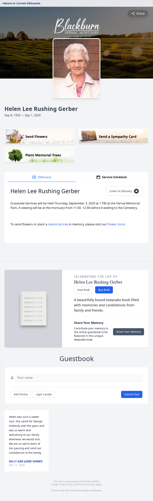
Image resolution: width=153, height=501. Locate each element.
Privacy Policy (66, 484)
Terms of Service (86, 484)
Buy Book (104, 290)
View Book (83, 290)
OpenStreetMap (80, 490)
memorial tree (58, 224)
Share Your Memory (128, 331)
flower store (116, 224)
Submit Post (131, 394)
